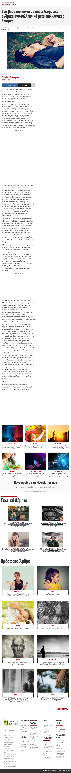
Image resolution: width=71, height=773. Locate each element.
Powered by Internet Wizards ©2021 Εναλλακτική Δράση (56, 770)
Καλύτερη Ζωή (18, 591)
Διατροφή (24, 737)
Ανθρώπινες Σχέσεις (33, 727)
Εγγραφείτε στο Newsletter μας (35, 483)
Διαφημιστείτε (8, 742)
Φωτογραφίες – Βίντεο (34, 748)
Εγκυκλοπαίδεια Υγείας (8, 4)
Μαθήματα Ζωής (33, 733)
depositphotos (9, 735)
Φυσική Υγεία (47, 735)
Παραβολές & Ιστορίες (34, 737)
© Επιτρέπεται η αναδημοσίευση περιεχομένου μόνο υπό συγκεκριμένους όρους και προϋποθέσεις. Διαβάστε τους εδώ (10, 761)
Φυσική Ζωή (47, 738)
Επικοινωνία (8, 750)
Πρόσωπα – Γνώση (60, 722)
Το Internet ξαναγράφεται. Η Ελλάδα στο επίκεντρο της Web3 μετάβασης (35, 475)
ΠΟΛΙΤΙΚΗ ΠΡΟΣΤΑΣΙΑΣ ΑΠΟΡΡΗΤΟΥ (35, 491)
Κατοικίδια (33, 731)
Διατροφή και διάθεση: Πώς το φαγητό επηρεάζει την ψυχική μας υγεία (12, 475)
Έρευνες (7, 2)
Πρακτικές (24, 734)
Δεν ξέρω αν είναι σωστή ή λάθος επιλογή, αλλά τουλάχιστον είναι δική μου (12, 447)
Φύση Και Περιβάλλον (47, 757)
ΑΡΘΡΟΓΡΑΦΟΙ (8, 737)
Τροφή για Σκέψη (61, 732)
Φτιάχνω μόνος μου (47, 754)
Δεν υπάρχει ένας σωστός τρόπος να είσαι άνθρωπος (18, 663)
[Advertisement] (18, 158)
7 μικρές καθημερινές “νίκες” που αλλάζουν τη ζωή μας (35, 446)
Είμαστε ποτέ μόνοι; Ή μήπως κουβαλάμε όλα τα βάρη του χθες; (52, 663)
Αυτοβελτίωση (26, 721)
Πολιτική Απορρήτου (7, 747)
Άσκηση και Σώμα (47, 743)
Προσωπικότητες (61, 729)
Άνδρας (3, 2)
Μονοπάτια (24, 731)
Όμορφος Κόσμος (33, 722)
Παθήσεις (46, 729)
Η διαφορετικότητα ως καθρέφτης (52, 628)
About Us (7, 740)
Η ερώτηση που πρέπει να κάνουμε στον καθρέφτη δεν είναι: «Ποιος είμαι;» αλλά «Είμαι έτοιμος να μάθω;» (53, 698)
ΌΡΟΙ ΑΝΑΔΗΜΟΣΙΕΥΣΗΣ (10, 753)
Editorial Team (6, 80)
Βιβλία (53, 591)
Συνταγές (23, 750)
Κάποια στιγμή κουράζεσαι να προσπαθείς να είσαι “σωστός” (18, 594)
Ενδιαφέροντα (25, 725)
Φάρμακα (12, 2)
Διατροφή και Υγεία (23, 747)
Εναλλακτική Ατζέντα (60, 736)
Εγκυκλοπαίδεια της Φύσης (48, 746)
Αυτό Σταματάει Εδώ (52, 594)
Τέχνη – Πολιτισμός (33, 744)
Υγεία (45, 721)
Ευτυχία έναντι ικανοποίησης (18, 628)
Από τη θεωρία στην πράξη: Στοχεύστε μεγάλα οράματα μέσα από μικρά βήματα (59, 447)
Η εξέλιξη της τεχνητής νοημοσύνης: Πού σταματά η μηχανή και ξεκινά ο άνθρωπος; (58, 475)
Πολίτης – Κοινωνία (33, 741)
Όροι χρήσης (8, 744)
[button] (62, 709)
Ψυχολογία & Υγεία (47, 731)
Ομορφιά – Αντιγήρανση (47, 750)
